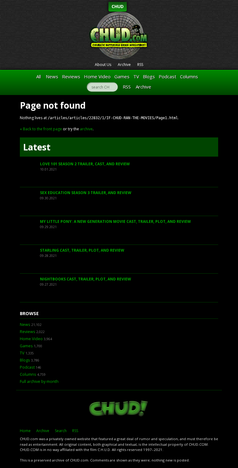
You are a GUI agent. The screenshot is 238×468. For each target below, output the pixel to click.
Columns (189, 76)
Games (122, 76)
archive (86, 129)
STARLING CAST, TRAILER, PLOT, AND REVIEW (82, 250)
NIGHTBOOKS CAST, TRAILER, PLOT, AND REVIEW (85, 279)
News (52, 76)
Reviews (71, 76)
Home (25, 430)
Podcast (167, 76)
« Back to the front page (41, 129)
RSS (140, 64)
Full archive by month (39, 381)
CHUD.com (119, 409)
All (38, 76)
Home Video (97, 76)
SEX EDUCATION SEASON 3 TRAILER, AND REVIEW (85, 192)
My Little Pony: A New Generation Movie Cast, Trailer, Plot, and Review (115, 221)
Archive (124, 64)
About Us (103, 64)
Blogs (149, 76)
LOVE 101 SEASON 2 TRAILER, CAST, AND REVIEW (85, 164)
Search (61, 430)
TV (136, 76)
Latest (37, 147)
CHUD (118, 6)
